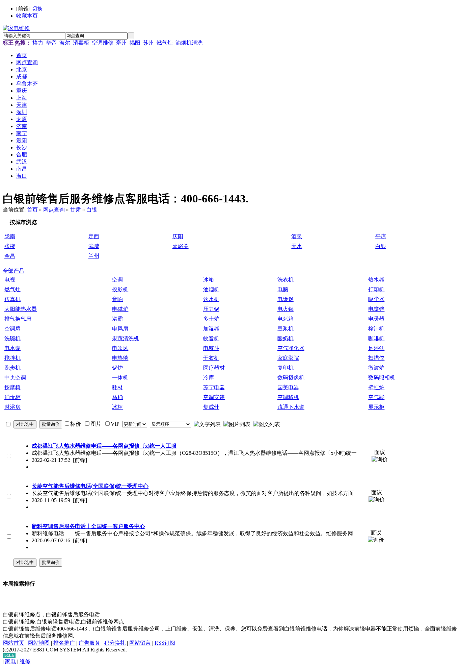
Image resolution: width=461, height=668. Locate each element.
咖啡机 (376, 338)
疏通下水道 (290, 407)
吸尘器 (376, 299)
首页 (32, 210)
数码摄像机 (290, 377)
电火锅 (285, 309)
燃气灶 (165, 43)
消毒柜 (81, 43)
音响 (117, 299)
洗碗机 (12, 338)
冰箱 (208, 279)
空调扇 (12, 328)
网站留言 (140, 643)
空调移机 (288, 397)
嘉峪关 (180, 246)
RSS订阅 (165, 643)
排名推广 (64, 643)
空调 (117, 279)
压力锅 (211, 309)
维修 (25, 661)
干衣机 (211, 358)
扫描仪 (376, 358)
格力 (37, 43)
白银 (91, 210)
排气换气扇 (17, 319)
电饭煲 (285, 299)
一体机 (120, 377)
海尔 (64, 43)
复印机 (285, 368)
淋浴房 (12, 407)
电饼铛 (376, 309)
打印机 (376, 289)
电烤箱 (285, 319)
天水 (296, 246)
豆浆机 (285, 328)
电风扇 (120, 328)
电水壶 (12, 348)
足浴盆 (376, 348)
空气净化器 (290, 348)
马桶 (117, 397)
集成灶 (211, 407)
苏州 (148, 43)
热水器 (376, 279)
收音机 (211, 338)
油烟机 (211, 289)
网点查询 (54, 210)
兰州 (93, 256)
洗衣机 (285, 279)
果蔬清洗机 (125, 338)
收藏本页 (27, 16)
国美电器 (288, 387)
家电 (10, 661)
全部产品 (13, 271)
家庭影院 (288, 358)
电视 (9, 279)
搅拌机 (12, 358)
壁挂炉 (376, 387)
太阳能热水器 (20, 309)
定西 (93, 236)
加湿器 (211, 328)
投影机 (120, 289)
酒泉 (296, 236)
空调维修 (102, 43)
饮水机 (211, 299)
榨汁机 (376, 328)
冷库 (208, 377)
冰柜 (117, 407)
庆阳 (177, 236)
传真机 (12, 299)
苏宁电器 (214, 387)
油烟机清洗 (188, 43)
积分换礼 (115, 643)
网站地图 (39, 643)
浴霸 (117, 319)
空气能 (376, 397)
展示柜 (376, 407)
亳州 (121, 43)
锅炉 (117, 368)
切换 (37, 8)
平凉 (380, 236)
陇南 (9, 236)
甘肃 (75, 210)
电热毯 (120, 358)
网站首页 (13, 643)
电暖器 (376, 319)
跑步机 (12, 368)
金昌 (9, 256)
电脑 (282, 289)
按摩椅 (12, 387)
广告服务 (89, 643)
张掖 (9, 246)
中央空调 (15, 377)
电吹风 (120, 348)
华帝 (51, 43)
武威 (93, 246)
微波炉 (376, 368)
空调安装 (214, 397)
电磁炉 (120, 309)
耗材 (117, 387)
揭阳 (135, 43)
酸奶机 (285, 338)
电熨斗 (211, 348)
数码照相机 (381, 377)
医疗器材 (214, 368)
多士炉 (211, 319)
